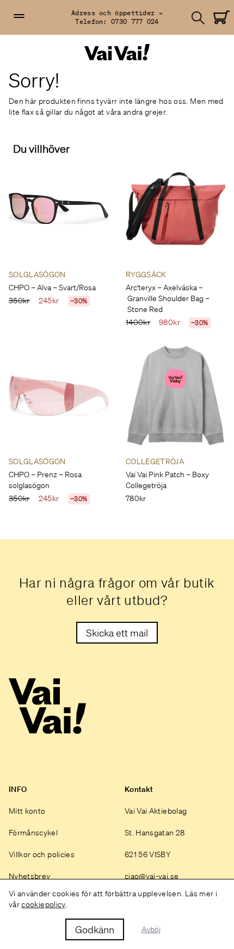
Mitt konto (27, 811)
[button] (19, 16)
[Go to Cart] (221, 17)
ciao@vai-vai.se (151, 876)
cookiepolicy (43, 904)
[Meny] (19, 16)
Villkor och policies (42, 854)
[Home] (117, 52)
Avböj (151, 929)
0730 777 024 (135, 21)
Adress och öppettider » (117, 12)
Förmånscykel (33, 833)
